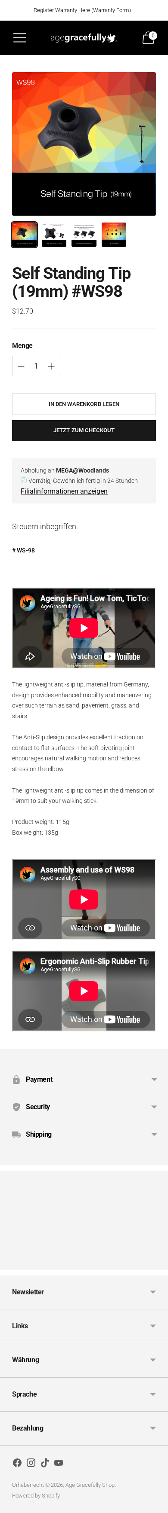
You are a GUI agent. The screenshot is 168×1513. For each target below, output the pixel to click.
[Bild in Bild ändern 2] (54, 235)
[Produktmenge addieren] (21, 366)
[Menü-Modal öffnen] (20, 38)
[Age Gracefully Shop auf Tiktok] (45, 1464)
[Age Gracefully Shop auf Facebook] (17, 1464)
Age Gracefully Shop (90, 1485)
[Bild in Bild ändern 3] (84, 235)
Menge (22, 346)
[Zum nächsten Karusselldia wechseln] (156, 1263)
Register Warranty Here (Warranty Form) (82, 10)
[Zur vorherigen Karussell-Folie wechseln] (12, 1263)
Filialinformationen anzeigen (64, 491)
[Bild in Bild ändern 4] (114, 235)
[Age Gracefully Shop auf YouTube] (58, 1464)
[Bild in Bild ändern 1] (24, 235)
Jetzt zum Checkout (84, 430)
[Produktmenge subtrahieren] (51, 366)
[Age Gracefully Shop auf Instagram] (31, 1464)
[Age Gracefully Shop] (84, 38)
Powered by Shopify (36, 1495)
